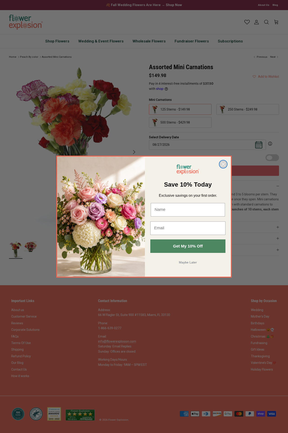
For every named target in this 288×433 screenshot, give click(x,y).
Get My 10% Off (188, 246)
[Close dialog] (223, 164)
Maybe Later (188, 262)
